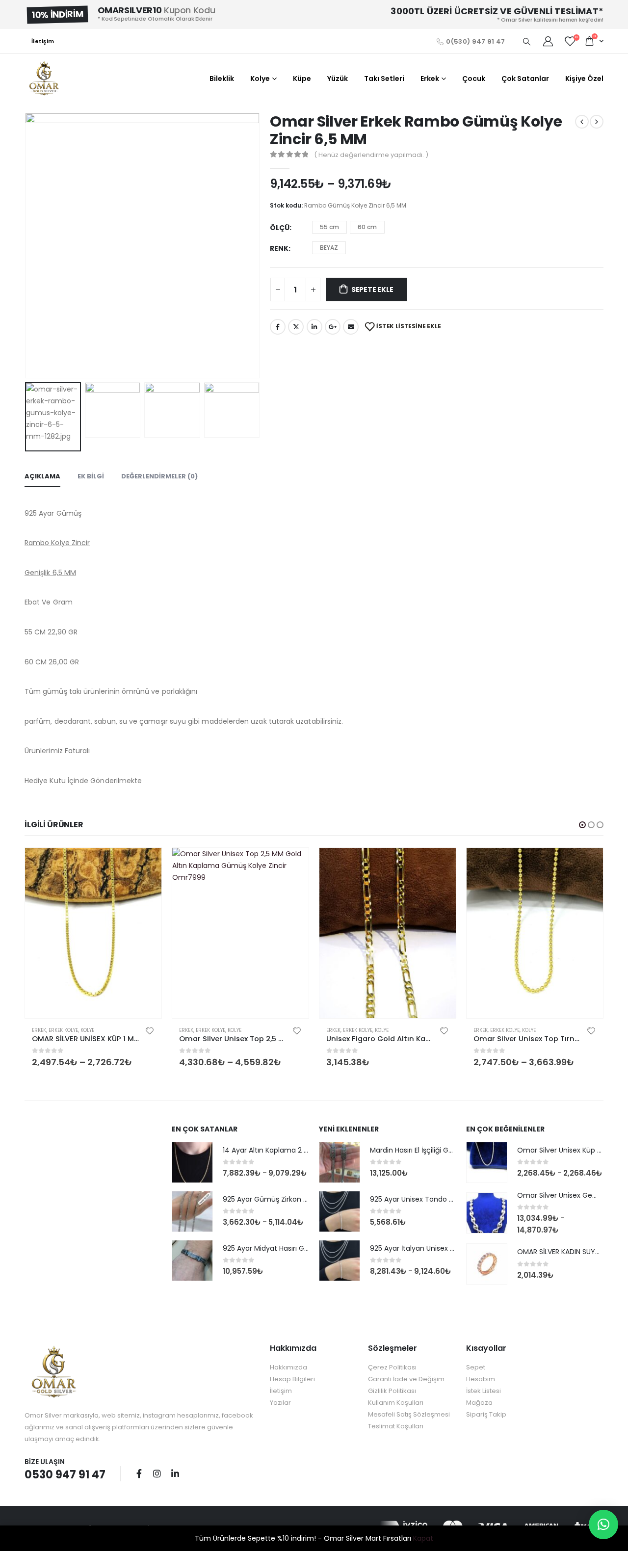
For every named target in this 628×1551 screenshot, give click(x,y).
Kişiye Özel (584, 78)
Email (351, 327)
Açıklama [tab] (42, 476)
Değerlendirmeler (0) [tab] (159, 476)
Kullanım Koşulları (395, 1402)
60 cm (367, 227)
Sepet (475, 1367)
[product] (93, 933)
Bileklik (221, 78)
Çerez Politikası (392, 1367)
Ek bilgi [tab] (91, 476)
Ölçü (279, 228)
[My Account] (548, 41)
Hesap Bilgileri (292, 1379)
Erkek (429, 78)
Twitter (296, 327)
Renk (279, 248)
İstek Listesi (483, 1390)
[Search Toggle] (526, 42)
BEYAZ (329, 247)
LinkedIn (314, 327)
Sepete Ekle (372, 289)
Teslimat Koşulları (395, 1426)
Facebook (278, 327)
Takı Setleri (384, 78)
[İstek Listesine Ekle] (150, 1030)
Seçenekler (145, 864)
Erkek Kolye (63, 1030)
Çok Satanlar (525, 78)
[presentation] (27, 245)
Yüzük (337, 78)
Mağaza (479, 1402)
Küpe (302, 78)
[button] (582, 825)
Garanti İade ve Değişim (406, 1379)
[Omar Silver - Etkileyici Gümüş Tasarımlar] (44, 78)
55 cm (329, 227)
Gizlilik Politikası (392, 1390)
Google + (332, 327)
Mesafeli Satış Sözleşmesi (409, 1414)
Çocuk (473, 78)
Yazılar (280, 1402)
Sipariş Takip (486, 1414)
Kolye (260, 78)
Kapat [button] (423, 1538)
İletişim (42, 41)
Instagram (157, 1473)
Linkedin (175, 1473)
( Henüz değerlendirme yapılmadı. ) (371, 154)
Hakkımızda (288, 1367)
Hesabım (480, 1379)
